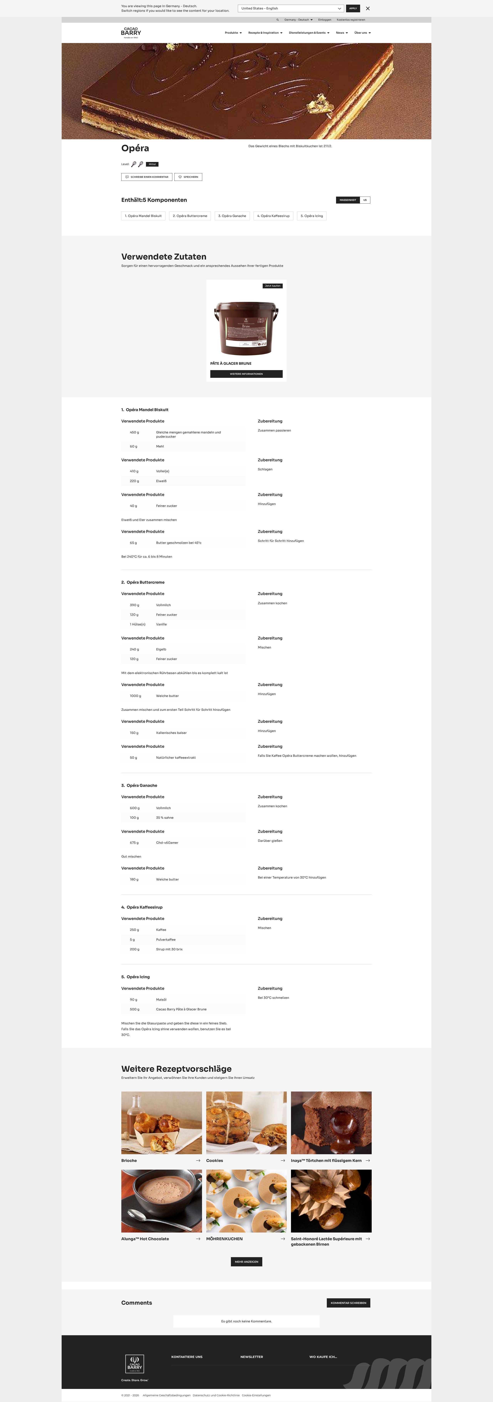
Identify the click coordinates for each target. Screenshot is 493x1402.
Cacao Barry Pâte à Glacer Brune (181, 1009)
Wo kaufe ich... (323, 1357)
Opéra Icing (313, 216)
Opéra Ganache (234, 216)
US (365, 200)
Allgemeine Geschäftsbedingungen (166, 1395)
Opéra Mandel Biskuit (145, 216)
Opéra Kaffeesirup (275, 216)
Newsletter (252, 1357)
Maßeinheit (348, 200)
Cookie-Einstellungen (256, 1395)
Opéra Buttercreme (192, 216)
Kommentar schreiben (348, 1303)
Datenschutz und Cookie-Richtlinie (216, 1395)
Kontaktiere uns (186, 1357)
